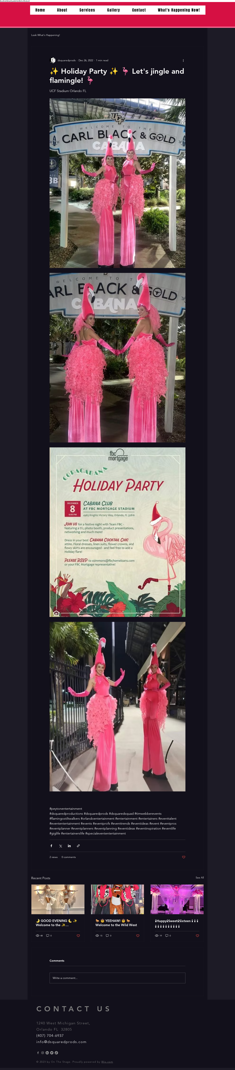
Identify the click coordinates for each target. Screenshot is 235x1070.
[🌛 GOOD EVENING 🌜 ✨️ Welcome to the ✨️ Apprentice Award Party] (57, 899)
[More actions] (183, 60)
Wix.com (107, 1061)
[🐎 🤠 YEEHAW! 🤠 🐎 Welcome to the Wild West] (117, 899)
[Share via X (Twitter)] (60, 845)
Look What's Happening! (45, 35)
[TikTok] (56, 1052)
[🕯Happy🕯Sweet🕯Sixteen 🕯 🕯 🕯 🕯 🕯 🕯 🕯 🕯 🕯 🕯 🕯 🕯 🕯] (177, 899)
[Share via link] (78, 845)
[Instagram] (42, 1052)
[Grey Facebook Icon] (38, 1052)
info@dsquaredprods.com (61, 1042)
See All (200, 877)
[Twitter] (51, 1052)
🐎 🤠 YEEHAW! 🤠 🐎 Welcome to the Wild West (116, 923)
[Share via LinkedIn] (69, 845)
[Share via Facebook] (51, 845)
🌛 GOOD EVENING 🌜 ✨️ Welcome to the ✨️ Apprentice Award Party (56, 923)
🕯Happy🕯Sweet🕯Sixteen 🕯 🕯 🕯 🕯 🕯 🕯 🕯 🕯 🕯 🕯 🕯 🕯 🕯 (176, 924)
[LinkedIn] (47, 1052)
